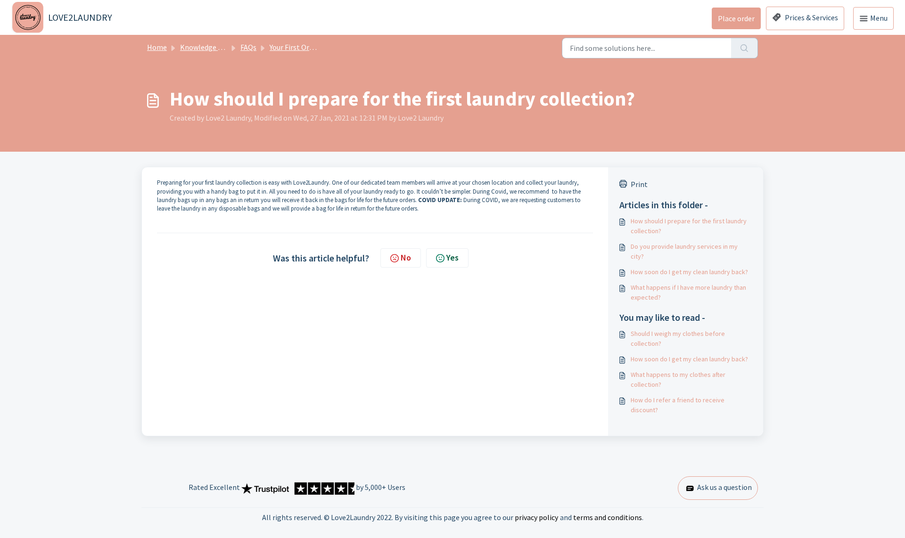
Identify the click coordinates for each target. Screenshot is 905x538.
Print (639, 184)
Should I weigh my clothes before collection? (678, 338)
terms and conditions (607, 517)
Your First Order (295, 47)
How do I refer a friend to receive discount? (677, 405)
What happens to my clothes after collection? (678, 379)
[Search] (744, 48)
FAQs (248, 47)
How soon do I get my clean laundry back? (689, 272)
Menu (878, 18)
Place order (736, 18)
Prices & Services (810, 17)
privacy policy (536, 517)
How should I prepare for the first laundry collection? (689, 226)
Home (157, 47)
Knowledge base (206, 47)
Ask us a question (724, 487)
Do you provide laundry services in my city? (684, 251)
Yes (452, 257)
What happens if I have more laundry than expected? (688, 292)
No (406, 257)
